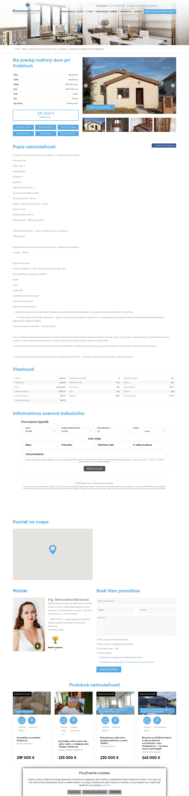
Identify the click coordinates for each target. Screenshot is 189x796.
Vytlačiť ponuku (23, 133)
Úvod (17, 49)
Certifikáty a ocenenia (74, 623)
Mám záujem (45, 133)
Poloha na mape (68, 127)
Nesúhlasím (74, 792)
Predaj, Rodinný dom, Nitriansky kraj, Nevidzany (45, 49)
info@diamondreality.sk (145, 5)
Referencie (52, 626)
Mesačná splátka (68, 133)
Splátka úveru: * (45, 117)
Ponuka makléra (55, 623)
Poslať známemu (45, 127)
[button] (81, 11)
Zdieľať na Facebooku (165, 145)
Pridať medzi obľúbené (99, 107)
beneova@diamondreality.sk (78, 619)
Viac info (106, 785)
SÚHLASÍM (115, 792)
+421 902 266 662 (117, 5)
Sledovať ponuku (23, 127)
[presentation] (86, 85)
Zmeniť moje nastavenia (95, 792)
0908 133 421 (55, 619)
